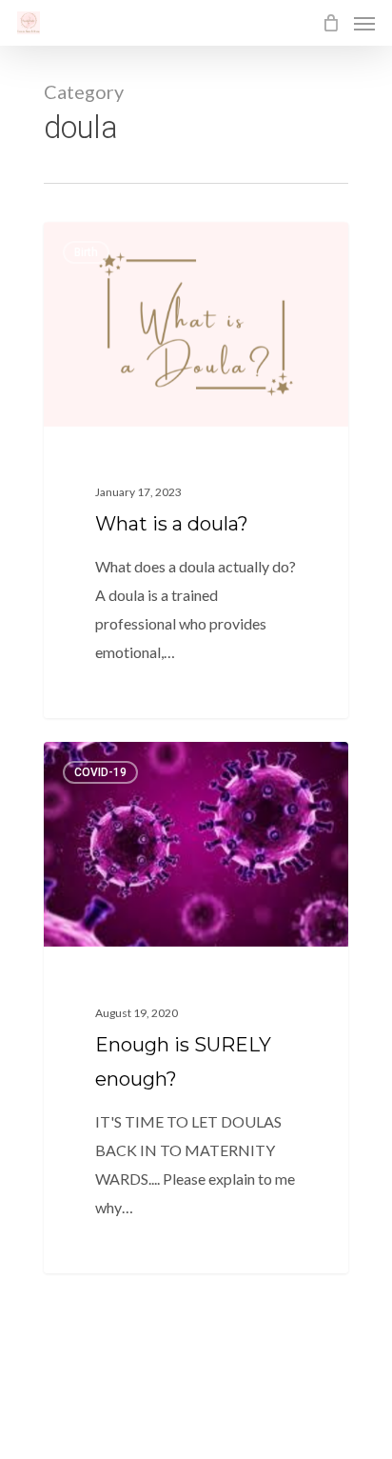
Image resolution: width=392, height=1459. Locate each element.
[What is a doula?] (196, 470)
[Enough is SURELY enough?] (196, 1007)
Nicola (98, 243)
